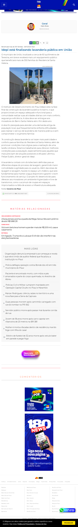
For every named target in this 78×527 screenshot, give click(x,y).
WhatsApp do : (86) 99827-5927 (16, 193)
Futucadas (60, 481)
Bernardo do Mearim (7, 508)
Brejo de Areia (56, 500)
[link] (31, 42)
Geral (45, 23)
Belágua (3, 490)
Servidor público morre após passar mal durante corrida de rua (31, 311)
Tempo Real (52, 481)
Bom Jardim (30, 498)
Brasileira (54, 492)
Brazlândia (55, 495)
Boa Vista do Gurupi (32, 492)
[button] (32, 524)
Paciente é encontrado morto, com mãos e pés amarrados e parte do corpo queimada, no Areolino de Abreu (30, 276)
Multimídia (44, 481)
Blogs (37, 481)
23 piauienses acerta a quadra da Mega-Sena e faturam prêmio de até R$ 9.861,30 (29, 218)
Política (3, 481)
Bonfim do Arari (31, 511)
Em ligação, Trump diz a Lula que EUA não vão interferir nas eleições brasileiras (28, 235)
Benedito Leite (5, 503)
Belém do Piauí (5, 498)
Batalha (3, 487)
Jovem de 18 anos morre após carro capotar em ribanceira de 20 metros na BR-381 (27, 320)
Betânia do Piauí (31, 487)
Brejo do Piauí (56, 503)
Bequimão (4, 506)
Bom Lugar (30, 506)
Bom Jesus (30, 500)
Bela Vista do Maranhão (7, 492)
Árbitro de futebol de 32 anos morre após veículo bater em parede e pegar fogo (31, 337)
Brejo (53, 498)
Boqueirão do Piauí (57, 490)
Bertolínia (4, 511)
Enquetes (67, 481)
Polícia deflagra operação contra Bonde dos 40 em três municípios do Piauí (30, 266)
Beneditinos (4, 500)
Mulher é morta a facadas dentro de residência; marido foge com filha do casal (30, 328)
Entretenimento (11, 481)
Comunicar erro (53, 193)
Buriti (53, 506)
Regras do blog (44, 29)
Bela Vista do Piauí (6, 495)
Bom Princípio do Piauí (33, 508)
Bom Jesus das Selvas (32, 503)
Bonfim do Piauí (56, 487)
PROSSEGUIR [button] (68, 523)
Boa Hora (29, 490)
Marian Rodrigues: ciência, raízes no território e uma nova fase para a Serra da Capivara (29, 294)
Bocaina (29, 495)
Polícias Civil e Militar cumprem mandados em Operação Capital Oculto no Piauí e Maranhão (27, 286)
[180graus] (39, 2)
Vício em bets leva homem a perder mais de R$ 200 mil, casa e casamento (29, 227)
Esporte (25, 481)
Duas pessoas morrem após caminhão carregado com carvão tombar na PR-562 (30, 303)
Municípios (32, 481)
